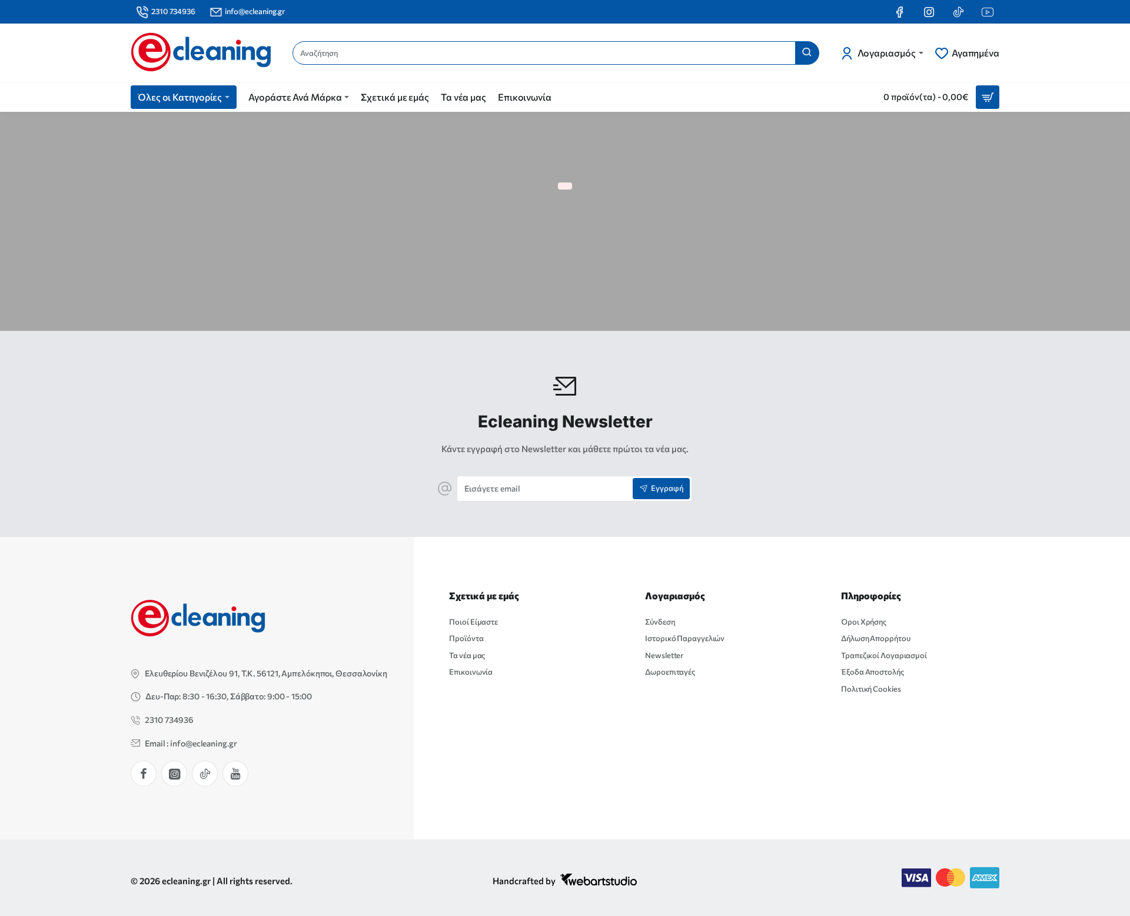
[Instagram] (174, 773)
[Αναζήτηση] (807, 53)
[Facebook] (144, 773)
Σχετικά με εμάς (484, 595)
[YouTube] (235, 773)
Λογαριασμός (675, 595)
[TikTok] (205, 773)
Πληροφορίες (871, 595)
